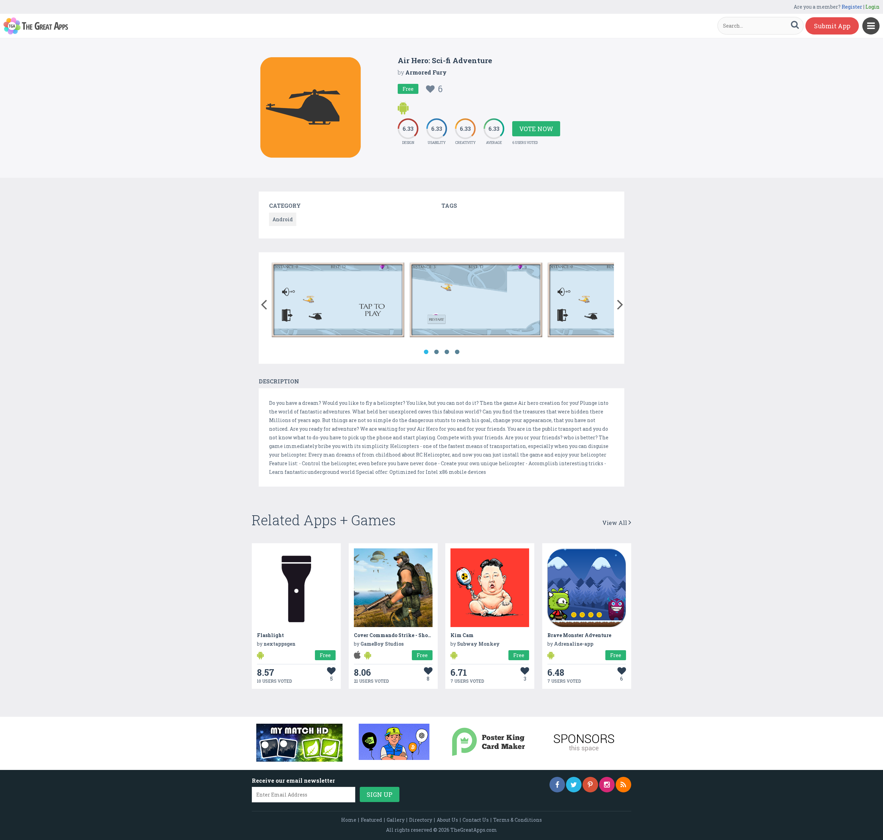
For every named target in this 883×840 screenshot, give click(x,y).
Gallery (396, 820)
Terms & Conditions (517, 820)
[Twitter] (574, 784)
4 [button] (457, 352)
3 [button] (446, 352)
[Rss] (623, 784)
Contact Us (476, 820)
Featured (371, 820)
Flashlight (270, 635)
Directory (420, 820)
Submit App (832, 26)
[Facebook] (557, 784)
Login (872, 6)
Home (348, 820)
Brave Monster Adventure (579, 635)
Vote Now (536, 129)
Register (852, 6)
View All (615, 522)
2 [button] (436, 352)
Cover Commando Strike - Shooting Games (406, 635)
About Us (447, 820)
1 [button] (426, 352)
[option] (338, 301)
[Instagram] (607, 784)
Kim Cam (462, 635)
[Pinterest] (590, 784)
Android (282, 219)
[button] (263, 303)
